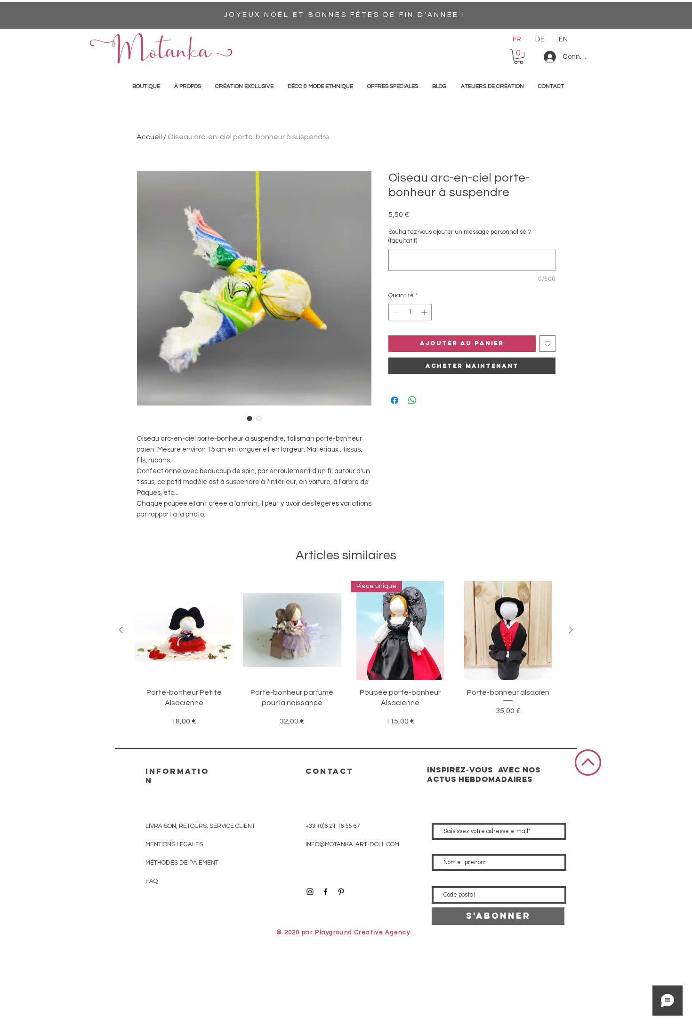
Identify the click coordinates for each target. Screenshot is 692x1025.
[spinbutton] (410, 312)
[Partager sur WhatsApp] (412, 400)
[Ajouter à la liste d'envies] (547, 343)
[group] (346, 659)
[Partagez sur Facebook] (394, 400)
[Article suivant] (571, 630)
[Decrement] (395, 312)
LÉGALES (174, 844)
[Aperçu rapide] (184, 630)
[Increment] (425, 312)
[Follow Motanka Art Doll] (325, 891)
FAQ (151, 881)
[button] (518, 56)
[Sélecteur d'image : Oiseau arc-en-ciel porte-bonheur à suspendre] (249, 418)
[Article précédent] (121, 630)
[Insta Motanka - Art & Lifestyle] (310, 891)
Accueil (149, 137)
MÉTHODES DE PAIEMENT (181, 862)
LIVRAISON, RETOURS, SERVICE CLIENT (200, 826)
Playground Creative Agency (362, 932)
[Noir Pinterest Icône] (341, 891)
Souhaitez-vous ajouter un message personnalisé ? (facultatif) (459, 236)
